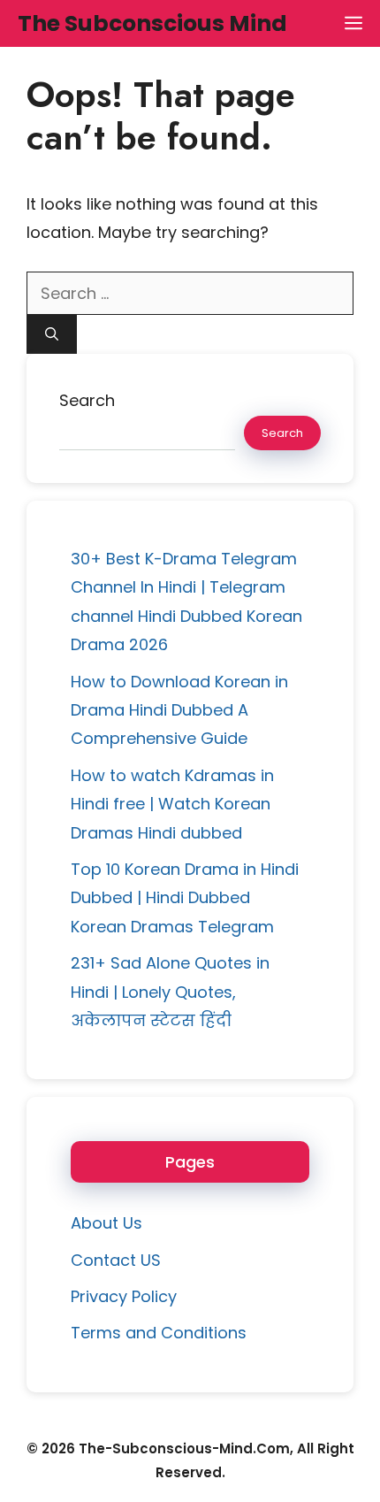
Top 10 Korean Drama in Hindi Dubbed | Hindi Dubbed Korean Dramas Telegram (185, 898)
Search (87, 400)
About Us (106, 1223)
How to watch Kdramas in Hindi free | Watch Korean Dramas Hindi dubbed (172, 804)
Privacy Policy (124, 1296)
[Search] (52, 335)
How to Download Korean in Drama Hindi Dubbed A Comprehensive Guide (179, 710)
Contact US (116, 1260)
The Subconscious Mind (152, 23)
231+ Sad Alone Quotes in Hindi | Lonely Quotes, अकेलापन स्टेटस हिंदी (170, 991)
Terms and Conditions (159, 1333)
